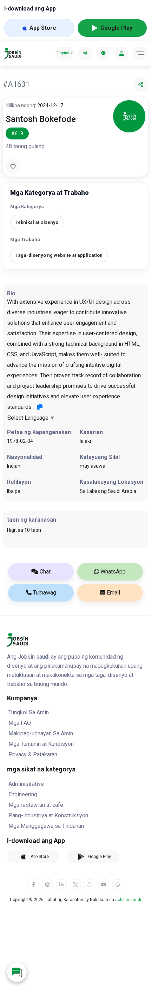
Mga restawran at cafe (35, 805)
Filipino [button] (63, 53)
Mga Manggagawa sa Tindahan (46, 826)
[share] (85, 53)
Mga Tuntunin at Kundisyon (41, 744)
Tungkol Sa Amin (28, 712)
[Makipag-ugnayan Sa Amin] (17, 972)
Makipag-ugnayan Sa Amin (40, 733)
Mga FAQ (19, 723)
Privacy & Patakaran (32, 754)
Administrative (26, 784)
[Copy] (39, 407)
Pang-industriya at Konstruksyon (48, 815)
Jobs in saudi (128, 899)
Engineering (22, 794)
